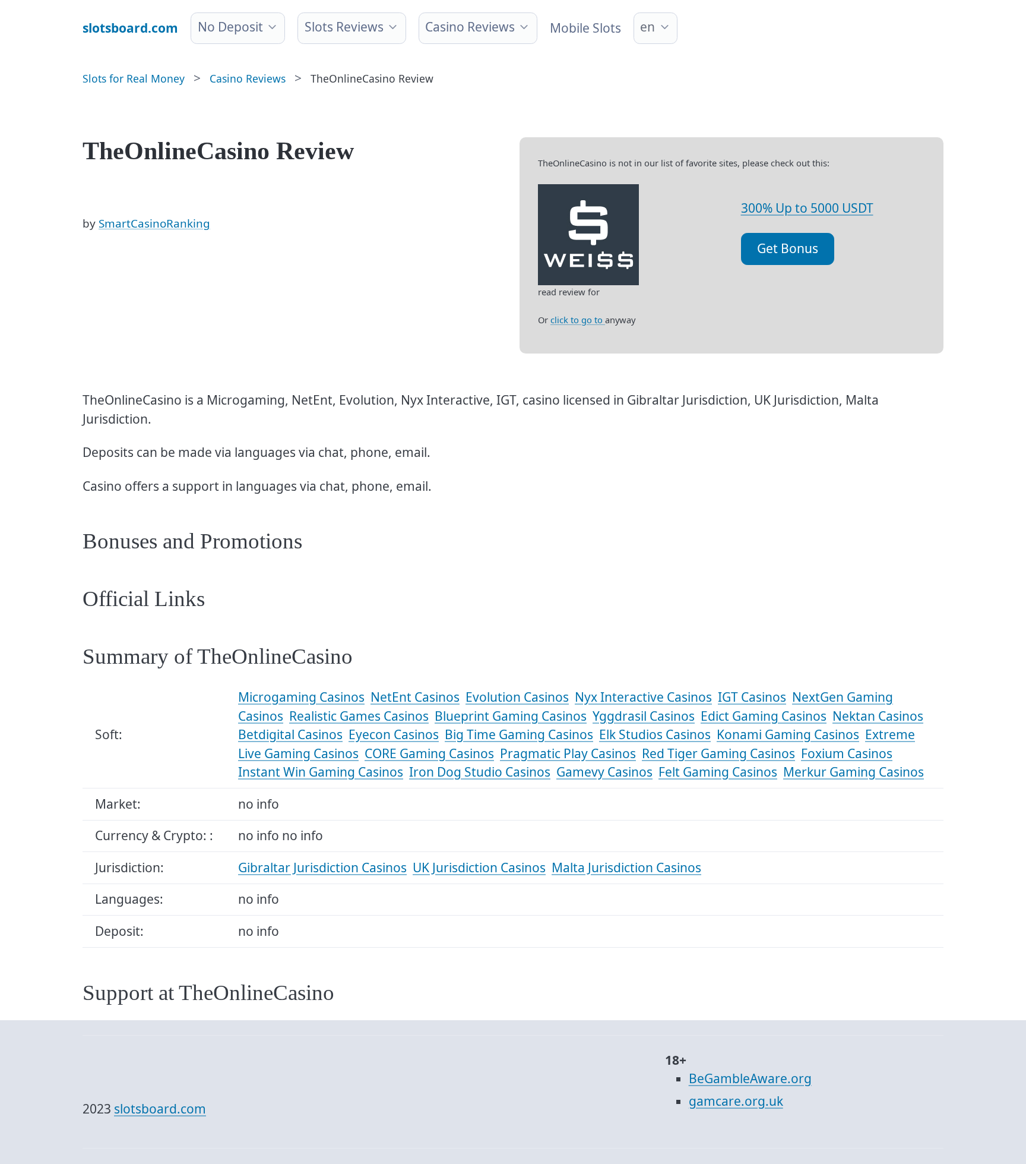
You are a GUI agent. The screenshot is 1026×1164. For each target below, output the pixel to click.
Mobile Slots (585, 28)
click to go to (577, 320)
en (647, 26)
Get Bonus (787, 248)
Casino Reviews (470, 26)
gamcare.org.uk (736, 1101)
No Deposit (230, 26)
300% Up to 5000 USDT (807, 208)
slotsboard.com (160, 1108)
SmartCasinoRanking (154, 223)
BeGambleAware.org (750, 1078)
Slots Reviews (344, 26)
